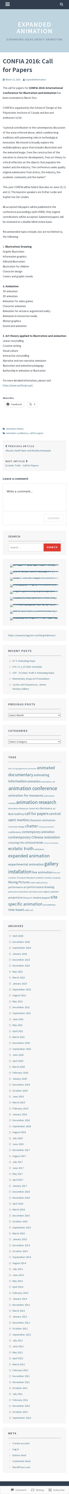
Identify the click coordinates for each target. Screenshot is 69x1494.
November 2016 (21, 1197)
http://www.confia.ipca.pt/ (18, 385)
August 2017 (19, 1156)
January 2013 (20, 1316)
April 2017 (18, 1179)
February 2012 (20, 1370)
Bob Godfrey (16, 814)
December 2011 (21, 1376)
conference (14, 832)
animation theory (15, 428)
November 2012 (21, 1322)
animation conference (17, 433)
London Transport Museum (21, 877)
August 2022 (19, 995)
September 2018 (22, 1126)
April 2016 (18, 1203)
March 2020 (19, 1066)
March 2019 (19, 1102)
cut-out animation (51, 843)
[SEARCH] (61, 4)
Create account (21, 1443)
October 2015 (20, 1221)
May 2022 (18, 1001)
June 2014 (18, 1275)
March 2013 (19, 1310)
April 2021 (18, 1031)
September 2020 (22, 1049)
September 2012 (22, 1334)
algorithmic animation (27, 768)
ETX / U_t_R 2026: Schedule (27, 666)
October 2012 (20, 1328)
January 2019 (20, 1114)
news (32, 882)
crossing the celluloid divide (25, 842)
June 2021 (18, 1019)
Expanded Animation (35, 27)
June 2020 (18, 1054)
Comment (53, 518)
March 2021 (19, 1037)
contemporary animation (38, 832)
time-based (16, 910)
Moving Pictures (19, 882)
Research (27, 897)
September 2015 (22, 1227)
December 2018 (21, 1120)
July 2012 (18, 1340)
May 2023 (18, 971)
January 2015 (20, 1239)
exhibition (39, 849)
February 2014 (20, 1293)
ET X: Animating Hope (24, 661)
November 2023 (21, 965)
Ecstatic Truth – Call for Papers (22, 463)
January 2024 (20, 953)
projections (15, 897)
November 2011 (21, 1382)
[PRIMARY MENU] (8, 4)
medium (40, 877)
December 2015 (21, 1215)
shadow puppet (41, 897)
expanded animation (29, 856)
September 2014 (22, 1257)
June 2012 (18, 1346)
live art (56, 872)
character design (16, 826)
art (54, 808)
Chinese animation (46, 827)
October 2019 (20, 1090)
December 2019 (21, 1084)
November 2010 (21, 1405)
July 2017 (18, 1162)
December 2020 (21, 1043)
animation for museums (25, 795)
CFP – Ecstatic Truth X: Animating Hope (33, 672)
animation (34, 781)
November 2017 (21, 1150)
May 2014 (18, 1281)
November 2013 (21, 1304)
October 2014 (20, 1251)
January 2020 (20, 1078)
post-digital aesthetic (48, 891)
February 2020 (20, 1072)
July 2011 (18, 1394)
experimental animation (26, 864)
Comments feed (21, 1461)
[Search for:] (25, 547)
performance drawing (40, 887)
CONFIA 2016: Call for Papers (28, 65)
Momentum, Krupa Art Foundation (31, 678)
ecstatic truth (21, 848)
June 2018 (18, 1144)
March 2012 (19, 1364)
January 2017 (20, 1185)
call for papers (36, 433)
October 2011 (20, 1388)
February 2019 (20, 1108)
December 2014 (21, 1245)
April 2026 (18, 935)
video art (28, 909)
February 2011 (20, 1400)
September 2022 (22, 989)
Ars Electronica (44, 808)
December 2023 (21, 959)
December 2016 (21, 1191)
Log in (16, 1449)
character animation (42, 820)
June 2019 (18, 1096)
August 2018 (19, 1132)
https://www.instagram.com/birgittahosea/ (32, 635)
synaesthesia (49, 904)
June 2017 (18, 1168)
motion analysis (53, 877)
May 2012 (18, 1352)
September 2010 (22, 1417)
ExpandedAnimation (36, 79)
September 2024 (22, 947)
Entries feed (19, 1455)
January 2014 (20, 1298)
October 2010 (20, 1412)
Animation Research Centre (21, 808)
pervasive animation (18, 891)
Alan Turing (13, 768)
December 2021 (21, 1007)
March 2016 (19, 1209)
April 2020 (18, 1061)
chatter (31, 826)
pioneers (33, 891)
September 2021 (22, 1013)
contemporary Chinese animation (34, 837)
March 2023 (19, 977)
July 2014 (18, 1269)
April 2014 (18, 1286)
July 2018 (18, 1138)
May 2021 (18, 1025)
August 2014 (19, 1263)
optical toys (41, 882)
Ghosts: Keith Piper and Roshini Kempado (28, 448)
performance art (17, 887)
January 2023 (20, 983)
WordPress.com (21, 1467)
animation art (48, 781)
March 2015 (19, 1233)
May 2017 (18, 1174)
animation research (36, 802)
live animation (42, 872)
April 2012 (18, 1358)
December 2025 (21, 942)
